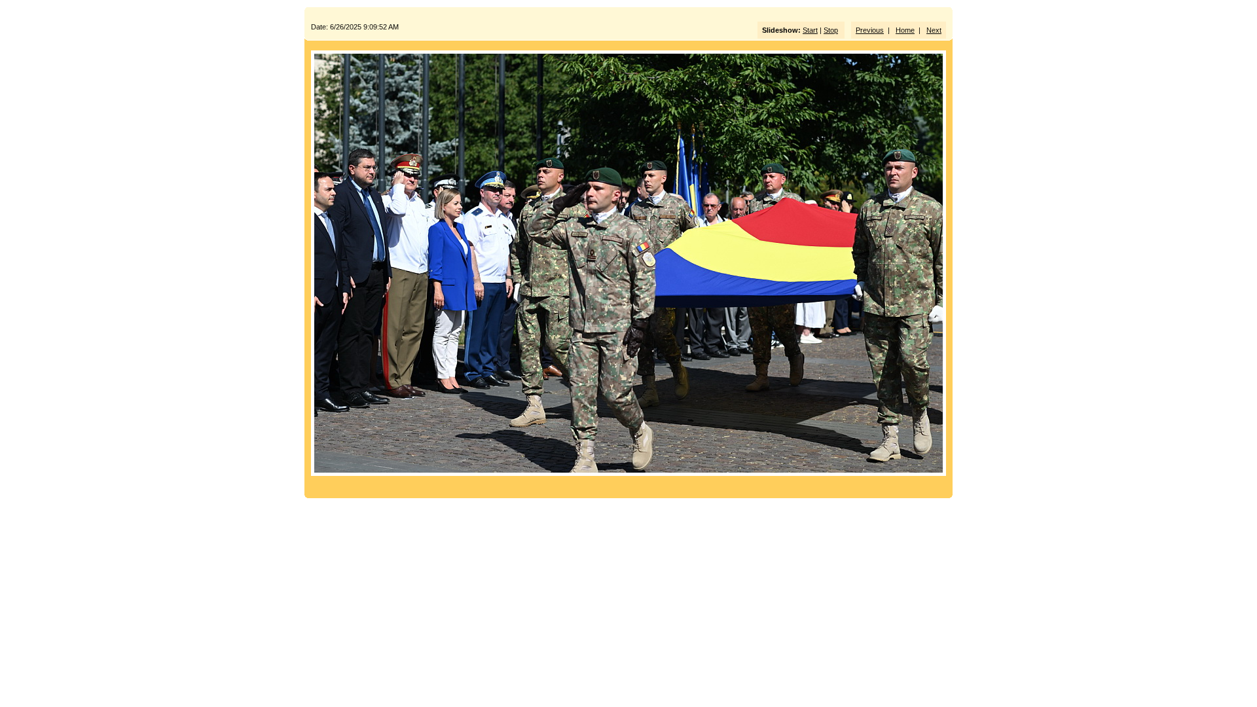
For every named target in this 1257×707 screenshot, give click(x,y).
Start (810, 30)
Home (905, 30)
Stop (831, 30)
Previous (870, 30)
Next (933, 30)
